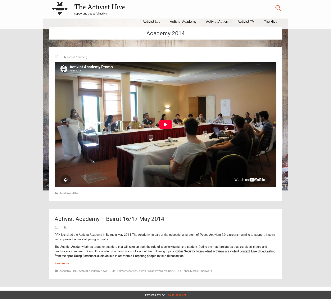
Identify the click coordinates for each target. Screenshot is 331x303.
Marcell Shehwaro (201, 270)
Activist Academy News (93, 270)
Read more (64, 263)
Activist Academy (183, 21)
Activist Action (217, 21)
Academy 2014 (68, 193)
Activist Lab (151, 21)
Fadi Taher (183, 270)
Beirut (171, 270)
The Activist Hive (99, 7)
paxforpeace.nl (177, 294)
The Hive (270, 21)
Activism (122, 270)
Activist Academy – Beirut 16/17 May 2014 (109, 219)
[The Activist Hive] (59, 9)
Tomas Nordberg (77, 57)
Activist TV (246, 21)
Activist (132, 270)
